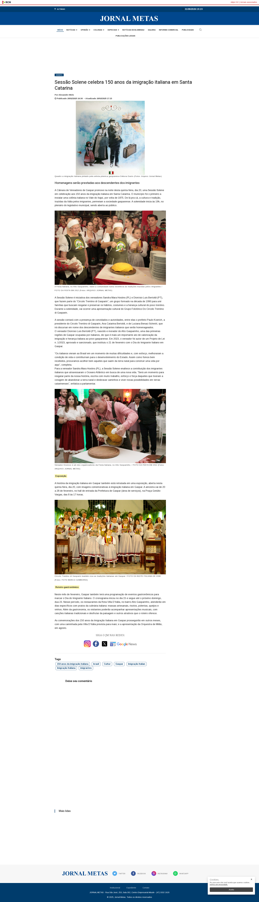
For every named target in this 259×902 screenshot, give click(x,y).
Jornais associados (248, 2)
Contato (146, 888)
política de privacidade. (219, 885)
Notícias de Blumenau (133, 30)
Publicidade (188, 30)
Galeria (152, 30)
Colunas (97, 30)
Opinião (84, 30)
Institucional (115, 888)
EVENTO (59, 75)
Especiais (112, 30)
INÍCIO (60, 30)
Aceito (231, 890)
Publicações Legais (125, 36)
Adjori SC (235, 2)
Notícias (70, 30)
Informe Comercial (168, 30)
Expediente (131, 888)
